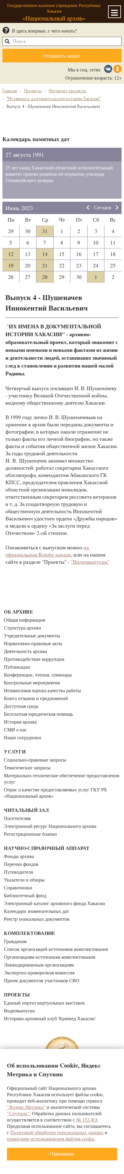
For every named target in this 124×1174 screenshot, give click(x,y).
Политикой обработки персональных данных (57, 1132)
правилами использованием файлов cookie (51, 1138)
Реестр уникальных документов (37, 919)
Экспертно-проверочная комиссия (39, 972)
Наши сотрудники (22, 737)
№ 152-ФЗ (86, 1119)
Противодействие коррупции (34, 659)
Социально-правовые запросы (35, 759)
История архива (20, 721)
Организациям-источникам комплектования (49, 957)
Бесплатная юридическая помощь (38, 714)
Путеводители (18, 872)
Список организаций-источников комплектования (56, 949)
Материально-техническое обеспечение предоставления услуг (61, 778)
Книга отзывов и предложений (36, 698)
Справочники (18, 887)
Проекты (17, 994)
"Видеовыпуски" (90, 561)
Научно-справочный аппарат (47, 847)
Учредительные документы (32, 635)
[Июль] (117, 208)
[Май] (87, 208)
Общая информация (24, 620)
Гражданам (15, 941)
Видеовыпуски (19, 1010)
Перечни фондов (21, 864)
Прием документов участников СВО (41, 980)
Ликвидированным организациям (39, 964)
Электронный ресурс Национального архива (50, 826)
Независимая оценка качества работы (42, 690)
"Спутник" (18, 1113)
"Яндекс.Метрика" (26, 1107)
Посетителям (17, 818)
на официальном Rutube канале (47, 551)
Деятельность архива (25, 651)
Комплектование (29, 932)
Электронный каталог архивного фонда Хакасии (54, 903)
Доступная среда (21, 706)
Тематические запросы (27, 767)
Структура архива (22, 627)
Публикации (17, 667)
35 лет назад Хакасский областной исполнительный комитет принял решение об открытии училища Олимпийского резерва (59, 173)
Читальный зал (26, 809)
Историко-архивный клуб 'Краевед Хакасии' (50, 1018)
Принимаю (62, 1154)
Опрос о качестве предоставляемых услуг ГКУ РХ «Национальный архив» (55, 792)
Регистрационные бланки (30, 834)
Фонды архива (19, 856)
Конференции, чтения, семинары (38, 674)
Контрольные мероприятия (32, 682)
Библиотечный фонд (25, 895)
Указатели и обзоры (24, 879)
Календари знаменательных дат (36, 911)
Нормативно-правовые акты (33, 643)
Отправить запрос (61, 55)
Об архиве (18, 611)
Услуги (15, 751)
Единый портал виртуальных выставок (44, 1002)
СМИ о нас (15, 729)
